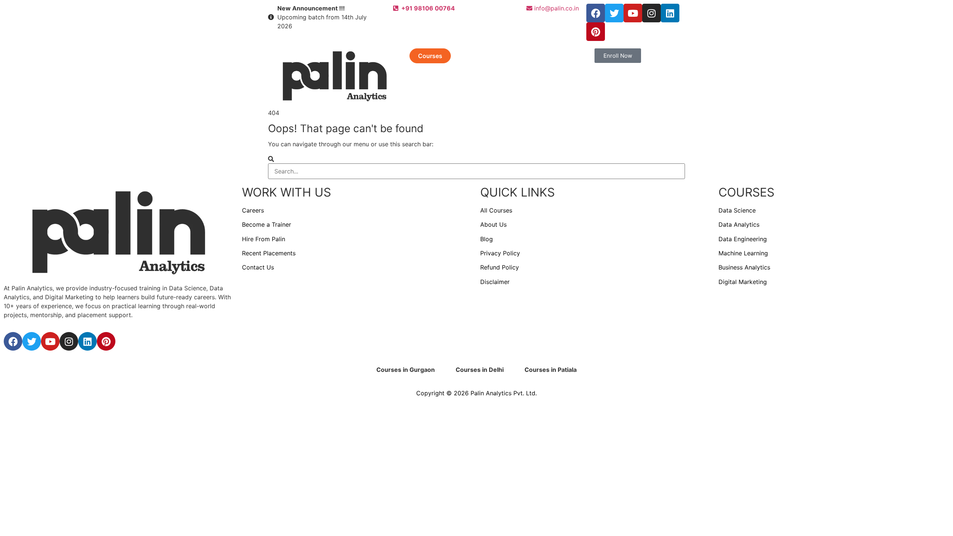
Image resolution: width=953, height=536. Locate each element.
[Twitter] (614, 13)
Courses (430, 56)
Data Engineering (742, 239)
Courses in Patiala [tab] (551, 369)
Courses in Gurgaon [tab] (405, 369)
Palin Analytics (491, 393)
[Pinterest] (595, 31)
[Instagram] (651, 13)
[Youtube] (633, 13)
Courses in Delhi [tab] (480, 369)
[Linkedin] (670, 13)
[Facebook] (595, 13)
